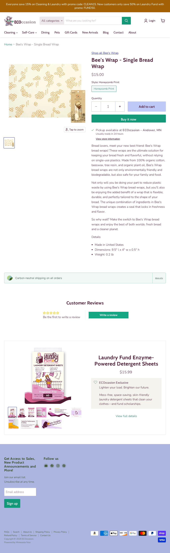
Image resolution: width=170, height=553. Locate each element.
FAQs (6, 531)
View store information (108, 139)
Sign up (12, 503)
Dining (45, 32)
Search (16, 531)
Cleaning (10, 32)
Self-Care (28, 32)
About (132, 32)
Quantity (96, 98)
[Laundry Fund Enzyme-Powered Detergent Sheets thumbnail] (22, 412)
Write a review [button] (108, 315)
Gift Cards (71, 32)
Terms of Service (29, 535)
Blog (106, 32)
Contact (119, 32)
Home (8, 44)
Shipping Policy (42, 531)
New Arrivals (90, 32)
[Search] (126, 21)
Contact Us (45, 535)
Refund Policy (10, 535)
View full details (126, 416)
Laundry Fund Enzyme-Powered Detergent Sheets (126, 360)
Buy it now (128, 119)
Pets (57, 32)
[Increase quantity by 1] (120, 106)
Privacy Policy (60, 531)
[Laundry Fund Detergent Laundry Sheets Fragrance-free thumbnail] (12, 412)
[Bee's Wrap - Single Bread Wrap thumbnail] (9, 143)
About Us (27, 531)
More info (159, 278)
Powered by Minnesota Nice (17, 542)
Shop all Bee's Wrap (104, 53)
